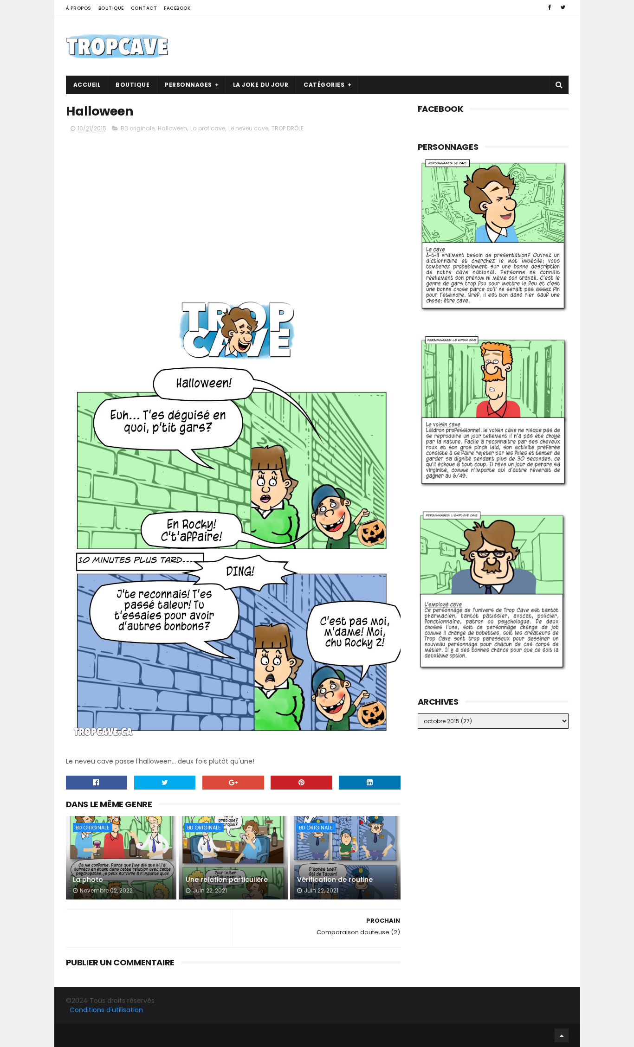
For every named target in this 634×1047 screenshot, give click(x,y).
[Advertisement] (400, 45)
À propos (78, 8)
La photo (88, 879)
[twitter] (563, 7)
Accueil (87, 85)
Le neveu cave (248, 128)
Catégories (324, 85)
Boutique (111, 8)
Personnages (188, 85)
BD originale (138, 128)
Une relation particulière (227, 879)
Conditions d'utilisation (106, 1010)
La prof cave (207, 128)
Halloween (172, 128)
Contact (144, 8)
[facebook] (550, 7)
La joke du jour (261, 85)
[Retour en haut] (562, 1035)
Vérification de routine (335, 879)
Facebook (177, 8)
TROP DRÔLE (288, 128)
